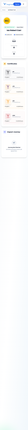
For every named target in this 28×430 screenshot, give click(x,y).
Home (3, 10)
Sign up (17, 4)
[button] (23, 4)
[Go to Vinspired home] (8, 4)
